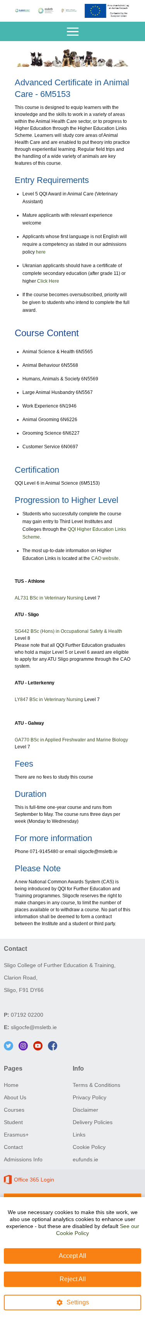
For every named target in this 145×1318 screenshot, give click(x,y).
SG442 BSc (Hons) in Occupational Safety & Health (68, 631)
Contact (13, 1147)
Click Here (48, 281)
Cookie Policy (89, 1147)
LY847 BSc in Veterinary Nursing (49, 699)
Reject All (73, 1279)
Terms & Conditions (96, 1085)
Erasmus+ (16, 1134)
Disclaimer (85, 1110)
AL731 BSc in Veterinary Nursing (49, 598)
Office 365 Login (34, 1179)
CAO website (105, 558)
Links (79, 1134)
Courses (14, 1110)
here (41, 252)
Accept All (72, 1255)
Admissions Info (23, 1159)
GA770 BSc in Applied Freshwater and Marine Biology (71, 740)
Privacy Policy (89, 1097)
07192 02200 (27, 1015)
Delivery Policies (93, 1122)
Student (13, 1122)
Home (11, 1085)
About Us (15, 1097)
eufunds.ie (85, 1159)
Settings (78, 1302)
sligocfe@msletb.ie (34, 1027)
